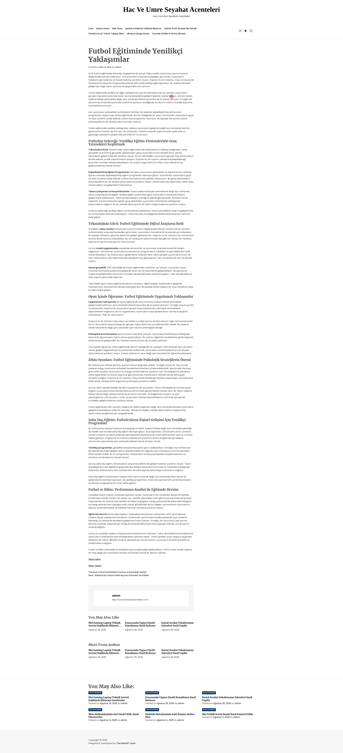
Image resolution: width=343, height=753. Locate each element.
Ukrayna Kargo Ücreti (138, 33)
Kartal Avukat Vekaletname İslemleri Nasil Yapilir (177, 624)
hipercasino (94, 559)
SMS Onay (117, 28)
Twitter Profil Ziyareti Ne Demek (180, 28)
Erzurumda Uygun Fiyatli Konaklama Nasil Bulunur (140, 624)
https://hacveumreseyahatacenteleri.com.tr (130, 600)
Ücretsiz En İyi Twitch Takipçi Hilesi (106, 33)
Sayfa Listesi (102, 28)
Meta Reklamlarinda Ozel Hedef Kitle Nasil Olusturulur (113, 716)
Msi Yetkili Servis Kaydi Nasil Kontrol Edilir (227, 714)
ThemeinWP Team (126, 743)
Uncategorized (95, 693)
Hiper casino (94, 565)
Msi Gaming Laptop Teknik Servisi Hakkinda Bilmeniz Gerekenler (104, 625)
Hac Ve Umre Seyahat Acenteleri (171, 9)
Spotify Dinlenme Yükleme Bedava (143, 28)
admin (118, 67)
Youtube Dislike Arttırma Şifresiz (169, 33)
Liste (90, 28)
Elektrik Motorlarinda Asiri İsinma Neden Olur (169, 716)
